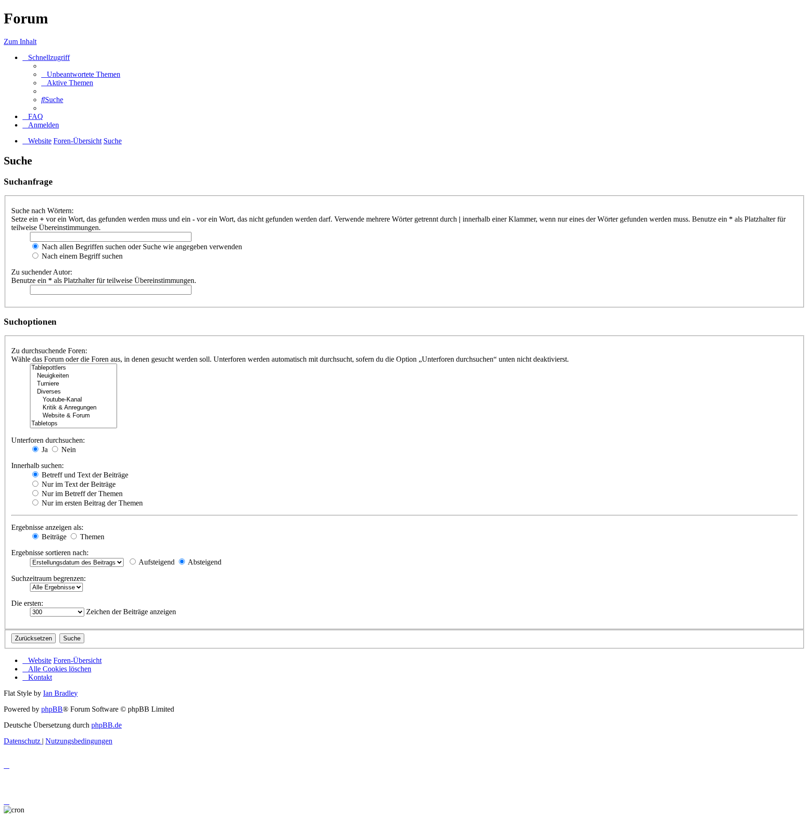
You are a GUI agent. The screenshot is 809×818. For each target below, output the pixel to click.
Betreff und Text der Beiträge (84, 475)
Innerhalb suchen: (37, 465)
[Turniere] (73, 384)
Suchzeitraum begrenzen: (48, 578)
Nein (67, 450)
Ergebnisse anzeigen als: (47, 527)
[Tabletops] (73, 424)
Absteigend (203, 562)
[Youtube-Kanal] (73, 400)
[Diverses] (73, 392)
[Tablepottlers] (73, 368)
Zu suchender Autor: (41, 272)
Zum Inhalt (20, 41)
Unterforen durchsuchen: (48, 440)
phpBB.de (106, 725)
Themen (91, 537)
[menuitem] (80, 74)
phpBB (52, 709)
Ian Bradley (60, 693)
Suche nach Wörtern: (42, 211)
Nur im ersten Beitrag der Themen (91, 503)
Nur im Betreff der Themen (81, 494)
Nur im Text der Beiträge (78, 484)
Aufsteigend (156, 562)
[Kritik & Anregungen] (73, 408)
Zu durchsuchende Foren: (49, 351)
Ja (44, 450)
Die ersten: (27, 603)
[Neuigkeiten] (73, 376)
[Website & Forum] (73, 416)
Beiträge (53, 537)
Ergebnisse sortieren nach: (49, 553)
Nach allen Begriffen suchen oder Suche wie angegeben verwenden (141, 247)
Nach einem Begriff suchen (81, 256)
